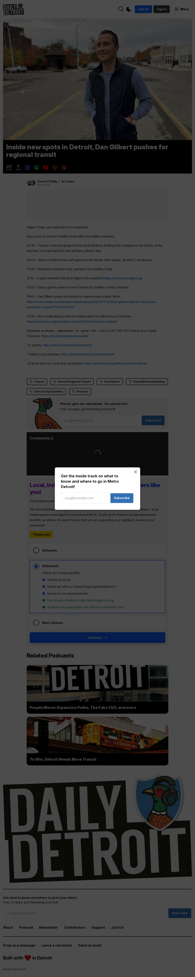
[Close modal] (135, 472)
